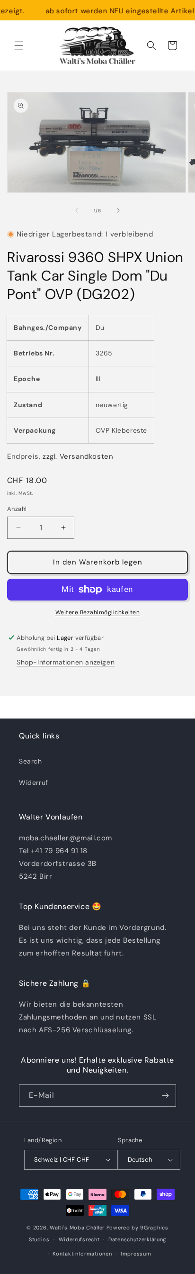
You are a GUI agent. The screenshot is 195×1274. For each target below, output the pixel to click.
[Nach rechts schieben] (118, 210)
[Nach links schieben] (76, 210)
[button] (19, 45)
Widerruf (33, 782)
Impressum (136, 1253)
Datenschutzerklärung (137, 1239)
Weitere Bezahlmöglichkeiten (97, 612)
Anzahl (17, 509)
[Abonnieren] (165, 1095)
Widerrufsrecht (79, 1239)
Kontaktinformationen (82, 1253)
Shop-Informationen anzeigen (66, 662)
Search (30, 761)
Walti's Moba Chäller (77, 1227)
